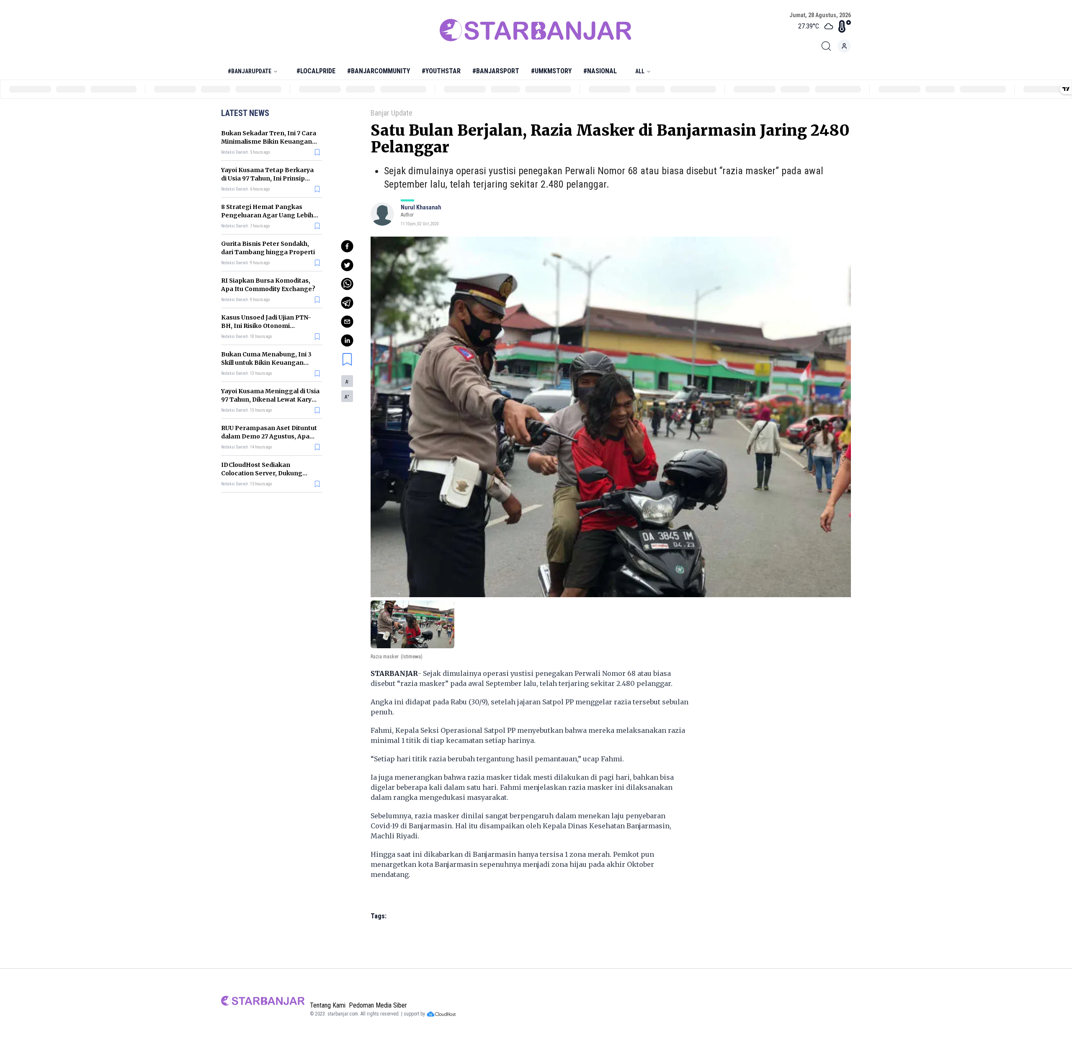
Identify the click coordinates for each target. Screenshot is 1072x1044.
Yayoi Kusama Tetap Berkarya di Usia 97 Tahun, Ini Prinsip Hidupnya (267, 178)
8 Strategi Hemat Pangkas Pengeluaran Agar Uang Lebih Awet (267, 215)
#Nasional (600, 71)
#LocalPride (315, 71)
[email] (347, 321)
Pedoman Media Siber (378, 1005)
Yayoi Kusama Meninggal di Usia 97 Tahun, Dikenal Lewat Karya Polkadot (270, 399)
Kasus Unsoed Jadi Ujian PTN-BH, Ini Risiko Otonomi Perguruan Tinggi (266, 326)
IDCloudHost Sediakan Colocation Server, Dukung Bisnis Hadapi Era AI (261, 473)
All (639, 71)
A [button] (347, 382)
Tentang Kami (327, 1005)
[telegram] (347, 302)
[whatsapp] (347, 284)
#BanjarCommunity (378, 71)
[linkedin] (347, 340)
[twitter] (347, 265)
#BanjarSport (495, 71)
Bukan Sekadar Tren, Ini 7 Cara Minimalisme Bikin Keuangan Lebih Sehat (268, 141)
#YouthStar (441, 71)
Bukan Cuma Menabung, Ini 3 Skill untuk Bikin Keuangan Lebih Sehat (266, 363)
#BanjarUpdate (249, 71)
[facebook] (347, 246)
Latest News (245, 113)
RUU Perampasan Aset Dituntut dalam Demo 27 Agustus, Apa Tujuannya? (269, 436)
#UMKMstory (551, 71)
